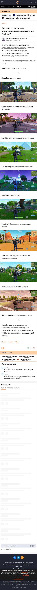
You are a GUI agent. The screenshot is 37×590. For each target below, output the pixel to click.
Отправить (34, 546)
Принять (18, 578)
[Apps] (27, 2)
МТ (14, 6)
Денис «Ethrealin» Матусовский (16, 38)
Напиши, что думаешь (9, 546)
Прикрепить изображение (30, 546)
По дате (3, 388)
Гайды (16, 342)
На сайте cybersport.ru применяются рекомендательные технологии (18, 565)
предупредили (18, 325)
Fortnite (4, 342)
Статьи (11, 342)
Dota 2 (3, 6)
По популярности (13, 388)
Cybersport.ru (14, 587)
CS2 (9, 6)
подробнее (25, 572)
